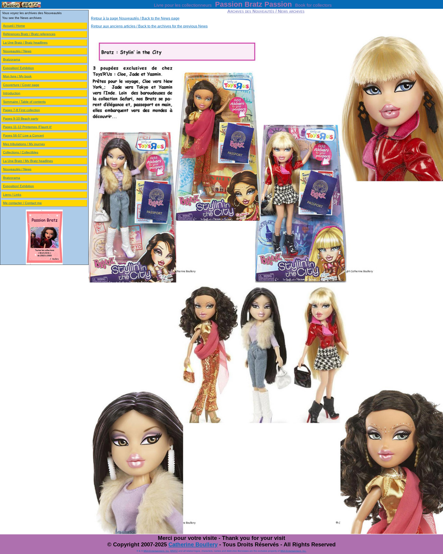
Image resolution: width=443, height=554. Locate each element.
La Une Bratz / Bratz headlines (25, 42)
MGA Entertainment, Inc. (157, 551)
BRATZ (174, 551)
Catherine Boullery (193, 544)
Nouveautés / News (17, 51)
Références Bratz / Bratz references (29, 34)
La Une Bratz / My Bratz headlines (28, 161)
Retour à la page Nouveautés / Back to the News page (135, 18)
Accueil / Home (14, 26)
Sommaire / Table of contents (24, 102)
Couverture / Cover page (21, 85)
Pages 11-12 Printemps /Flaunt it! (27, 127)
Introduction (11, 93)
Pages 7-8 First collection (21, 110)
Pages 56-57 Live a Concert (23, 135)
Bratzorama (11, 59)
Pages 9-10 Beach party (20, 118)
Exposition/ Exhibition (18, 68)
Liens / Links (12, 194)
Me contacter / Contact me (22, 203)
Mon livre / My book (17, 76)
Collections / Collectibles (20, 152)
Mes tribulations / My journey (24, 144)
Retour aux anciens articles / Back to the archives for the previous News (149, 26)
